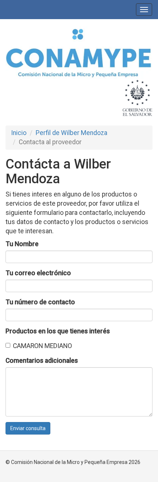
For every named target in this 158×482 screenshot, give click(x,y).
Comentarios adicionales (42, 360)
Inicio (18, 133)
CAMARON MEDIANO (42, 346)
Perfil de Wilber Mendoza (71, 133)
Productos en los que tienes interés (58, 331)
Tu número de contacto (40, 302)
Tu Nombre (22, 244)
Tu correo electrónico (38, 273)
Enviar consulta (28, 428)
